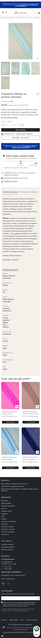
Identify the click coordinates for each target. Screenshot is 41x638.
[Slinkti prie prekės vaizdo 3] (25, 68)
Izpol (5, 348)
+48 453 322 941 (20, 575)
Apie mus (4, 508)
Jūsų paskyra (6, 541)
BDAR (3, 516)
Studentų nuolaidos (7, 526)
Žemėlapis (4, 524)
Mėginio (4, 519)
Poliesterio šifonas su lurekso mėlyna (9, 458)
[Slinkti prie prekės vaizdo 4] (35, 68)
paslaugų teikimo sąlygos (21, 629)
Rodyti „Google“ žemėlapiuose (11, 572)
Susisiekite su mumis (8, 529)
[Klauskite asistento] (4, 627)
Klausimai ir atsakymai (8, 521)
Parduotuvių (5, 534)
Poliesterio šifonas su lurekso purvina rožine (30, 413)
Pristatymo (4, 501)
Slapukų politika (6, 503)
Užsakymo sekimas (7, 544)
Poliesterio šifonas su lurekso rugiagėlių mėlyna (29, 458)
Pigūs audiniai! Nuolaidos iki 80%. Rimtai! (14, 484)
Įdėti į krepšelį (20, 130)
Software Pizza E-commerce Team (27, 632)
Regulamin (4, 514)
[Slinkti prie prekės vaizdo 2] (15, 68)
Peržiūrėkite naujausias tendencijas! (12, 486)
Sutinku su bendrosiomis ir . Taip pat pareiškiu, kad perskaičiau (19, 604)
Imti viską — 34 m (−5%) (20, 138)
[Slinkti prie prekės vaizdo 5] (5, 82)
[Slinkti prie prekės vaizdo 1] (5, 68)
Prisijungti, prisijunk (7, 547)
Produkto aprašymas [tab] (10, 192)
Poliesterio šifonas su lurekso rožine (9, 413)
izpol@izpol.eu (10, 579)
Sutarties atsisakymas (8, 506)
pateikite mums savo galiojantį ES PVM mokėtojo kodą (26, 5)
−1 (3, 125)
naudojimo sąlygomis (23, 602)
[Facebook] (8, 584)
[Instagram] (3, 584)
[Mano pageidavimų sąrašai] (34, 12)
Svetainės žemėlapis (7, 532)
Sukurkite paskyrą (7, 549)
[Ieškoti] (6, 12)
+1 (22, 125)
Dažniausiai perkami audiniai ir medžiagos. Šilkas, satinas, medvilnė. (19, 490)
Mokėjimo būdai (6, 511)
